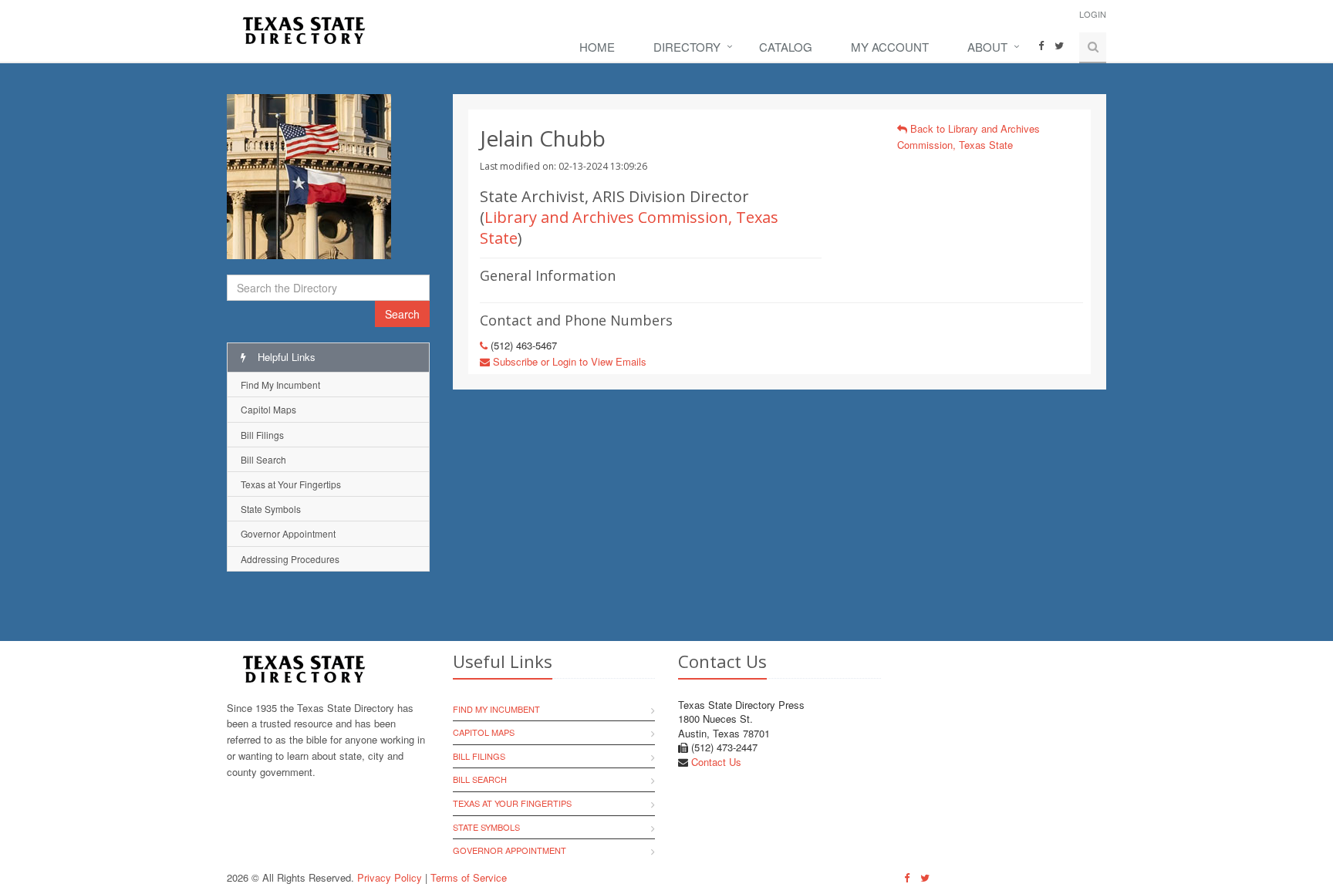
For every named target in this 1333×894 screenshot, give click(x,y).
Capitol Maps (268, 409)
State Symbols (271, 508)
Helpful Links (285, 356)
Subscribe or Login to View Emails (568, 361)
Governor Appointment (288, 533)
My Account (890, 47)
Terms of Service (468, 877)
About (987, 47)
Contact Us (716, 761)
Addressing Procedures (290, 558)
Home (597, 47)
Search (402, 314)
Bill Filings (262, 434)
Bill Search (263, 459)
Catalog (785, 47)
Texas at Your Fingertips (291, 484)
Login (1092, 14)
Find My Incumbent (280, 384)
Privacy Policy (389, 877)
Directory (686, 47)
